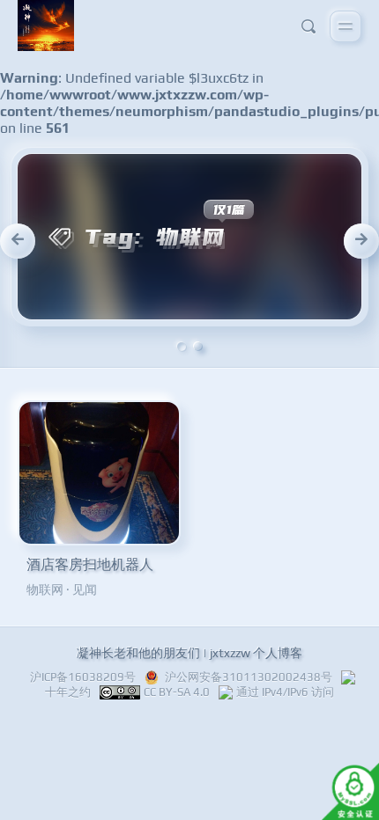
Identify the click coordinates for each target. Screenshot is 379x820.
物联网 (44, 589)
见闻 (84, 589)
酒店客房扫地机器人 (89, 564)
